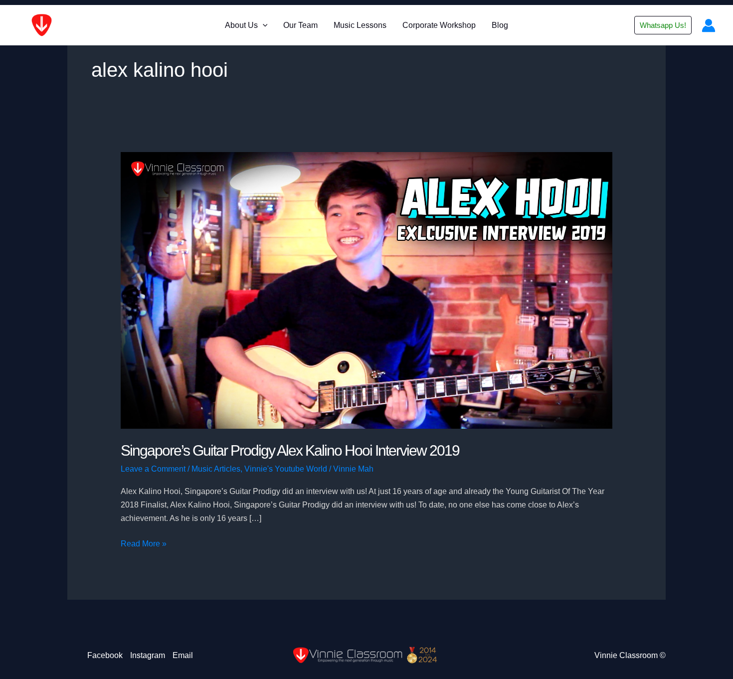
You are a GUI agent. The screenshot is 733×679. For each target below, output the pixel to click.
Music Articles (215, 469)
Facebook (105, 655)
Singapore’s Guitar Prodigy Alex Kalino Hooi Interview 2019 (290, 450)
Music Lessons (360, 25)
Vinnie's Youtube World (285, 469)
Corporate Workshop (439, 25)
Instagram (147, 655)
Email (183, 655)
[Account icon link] (709, 25)
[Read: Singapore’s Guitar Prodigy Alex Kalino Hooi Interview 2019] (367, 290)
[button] (263, 25)
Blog (500, 25)
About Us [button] (241, 25)
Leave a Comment (153, 469)
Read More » (144, 544)
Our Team (300, 25)
